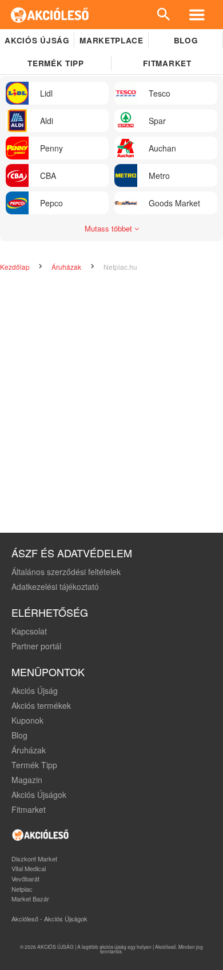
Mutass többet (109, 228)
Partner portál (36, 646)
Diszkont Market (34, 858)
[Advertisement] (111, 403)
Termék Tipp (34, 765)
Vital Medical (28, 868)
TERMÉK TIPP (55, 63)
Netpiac (22, 888)
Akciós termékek (41, 705)
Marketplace (111, 40)
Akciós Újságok (38, 794)
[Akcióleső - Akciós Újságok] (50, 14)
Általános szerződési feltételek (66, 571)
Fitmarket (167, 63)
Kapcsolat (29, 631)
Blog (186, 40)
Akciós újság (37, 40)
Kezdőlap (15, 267)
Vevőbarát (25, 878)
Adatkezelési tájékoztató (55, 586)
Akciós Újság (34, 690)
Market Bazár (30, 898)
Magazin (26, 779)
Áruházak (67, 267)
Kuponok (27, 720)
